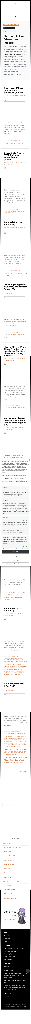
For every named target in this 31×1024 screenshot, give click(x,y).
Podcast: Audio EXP (10, 898)
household (23, 666)
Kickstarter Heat (9, 864)
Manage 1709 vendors (8, 548)
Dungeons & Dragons (10, 336)
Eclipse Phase (18, 661)
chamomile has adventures (18, 142)
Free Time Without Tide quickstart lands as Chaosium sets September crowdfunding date (15, 987)
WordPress (19, 1006)
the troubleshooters (13, 759)
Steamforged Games (9, 756)
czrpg (11, 736)
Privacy (6, 941)
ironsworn (7, 143)
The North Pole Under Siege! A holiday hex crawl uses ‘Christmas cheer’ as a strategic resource (15, 351)
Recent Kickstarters (10, 956)
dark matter (16, 736)
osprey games (8, 749)
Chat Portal (7, 852)
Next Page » (23, 771)
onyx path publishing (16, 671)
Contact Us (7, 936)
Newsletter (7, 868)
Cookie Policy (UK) (9, 856)
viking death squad (19, 760)
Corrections (7, 938)
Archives (7, 843)
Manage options (15, 561)
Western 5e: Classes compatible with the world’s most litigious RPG (15, 421)
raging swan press (19, 672)
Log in (24, 1006)
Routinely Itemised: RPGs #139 (14, 684)
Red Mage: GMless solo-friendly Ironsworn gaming (13, 90)
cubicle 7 (6, 736)
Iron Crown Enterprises (10, 668)
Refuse (15, 556)
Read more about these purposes (21, 548)
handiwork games (14, 666)
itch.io (9, 743)
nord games (14, 748)
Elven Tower (12, 740)
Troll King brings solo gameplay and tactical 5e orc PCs (15, 286)
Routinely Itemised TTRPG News (14, 948)
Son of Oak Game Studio (14, 754)
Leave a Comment (10, 97)
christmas (7, 409)
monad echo (14, 744)
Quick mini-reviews (10, 951)
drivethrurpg (8, 738)
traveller (7, 275)
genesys (6, 666)
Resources (7, 877)
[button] (28, 460)
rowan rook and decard (11, 752)
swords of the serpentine (15, 757)
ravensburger (11, 751)
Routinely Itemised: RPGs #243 (14, 223)
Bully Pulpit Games (16, 658)
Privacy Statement (18, 563)
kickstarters (14, 143)
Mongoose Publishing (10, 273)
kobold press (21, 668)
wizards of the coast (10, 599)
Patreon (6, 873)
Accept (15, 551)
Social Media (8, 885)
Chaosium (22, 659)
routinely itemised (21, 273)
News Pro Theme (20, 1004)
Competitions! (8, 959)
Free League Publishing (18, 664)
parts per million (16, 749)
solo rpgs (21, 143)
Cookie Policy (10, 563)
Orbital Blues (21, 748)
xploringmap (19, 762)
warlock (17, 674)
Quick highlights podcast (11, 954)
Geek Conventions (9, 860)
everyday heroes (8, 594)
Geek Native (15, 10)
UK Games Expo (9, 894)
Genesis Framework (10, 1006)
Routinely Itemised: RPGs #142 (14, 609)
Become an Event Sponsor (12, 847)
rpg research (18, 597)
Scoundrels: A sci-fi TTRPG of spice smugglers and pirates (14, 156)
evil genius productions (10, 741)
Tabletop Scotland (10, 890)
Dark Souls (24, 736)
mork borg (7, 748)
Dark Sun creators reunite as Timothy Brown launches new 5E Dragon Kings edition (15, 975)
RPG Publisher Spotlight (11, 881)
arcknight (14, 733)
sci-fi (13, 212)
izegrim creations (17, 743)
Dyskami (6, 740)
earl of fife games (9, 661)
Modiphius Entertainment (11, 669)
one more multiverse (17, 596)
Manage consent (28, 971)
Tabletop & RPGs (15, 140)
